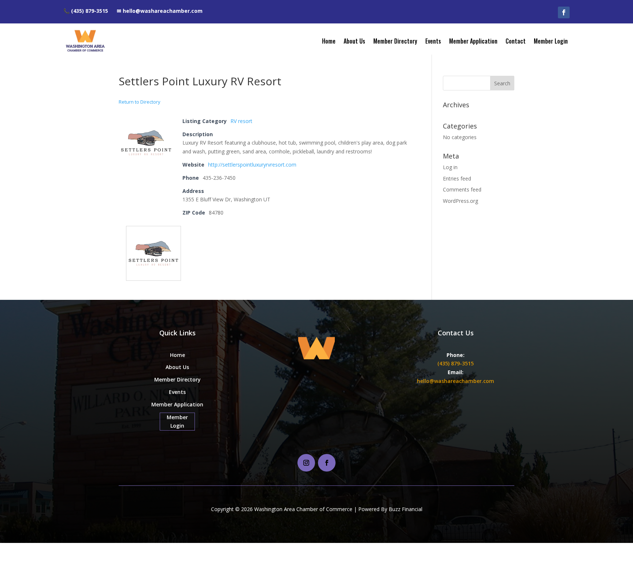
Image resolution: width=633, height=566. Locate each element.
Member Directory (395, 41)
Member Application (473, 41)
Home (329, 41)
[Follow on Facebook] (564, 12)
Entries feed (457, 178)
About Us (354, 41)
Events (433, 41)
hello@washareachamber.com (455, 380)
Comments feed (462, 189)
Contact (516, 41)
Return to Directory (139, 101)
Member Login (551, 41)
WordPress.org (460, 200)
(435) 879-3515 (455, 363)
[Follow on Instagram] (306, 463)
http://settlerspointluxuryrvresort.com (252, 164)
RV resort (241, 121)
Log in (450, 167)
